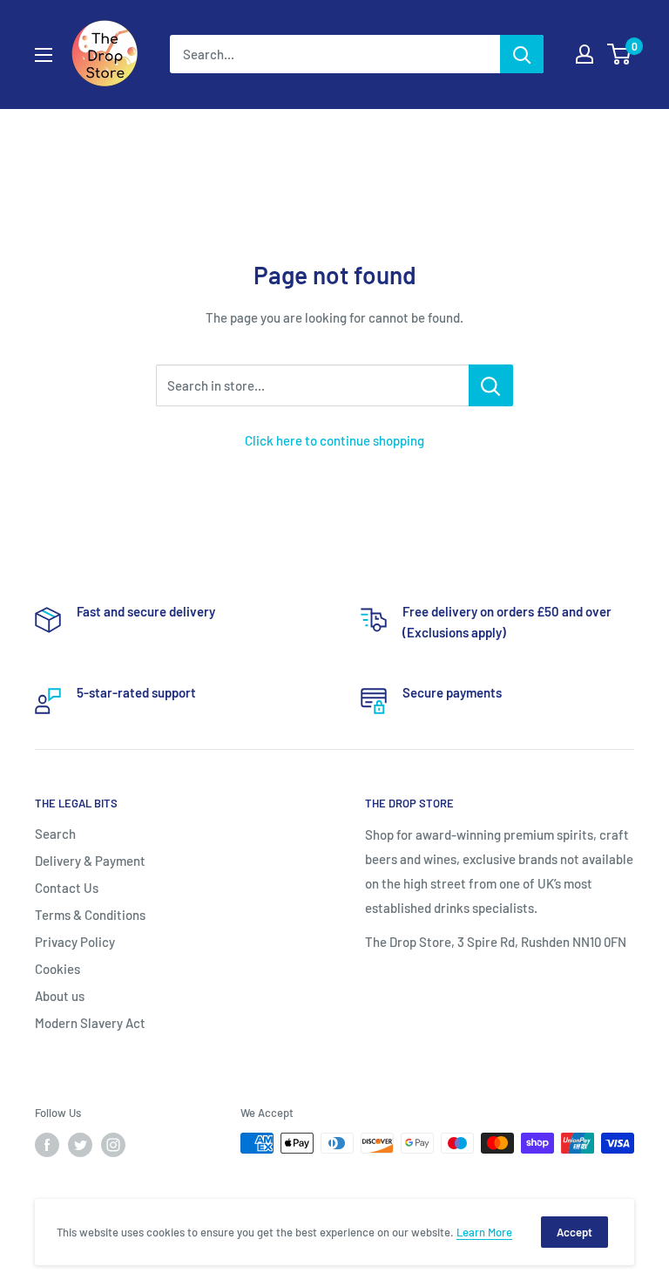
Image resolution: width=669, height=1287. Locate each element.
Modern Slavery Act (90, 1023)
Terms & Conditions (90, 915)
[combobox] (335, 54)
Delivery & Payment (90, 860)
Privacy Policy (75, 942)
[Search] (522, 54)
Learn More (484, 1232)
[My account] (584, 54)
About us (59, 996)
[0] (620, 54)
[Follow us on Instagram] (113, 1145)
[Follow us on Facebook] (47, 1145)
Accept (574, 1232)
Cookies (57, 969)
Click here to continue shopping (334, 440)
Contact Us (66, 887)
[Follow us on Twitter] (80, 1145)
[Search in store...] (491, 385)
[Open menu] (43, 55)
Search (55, 833)
